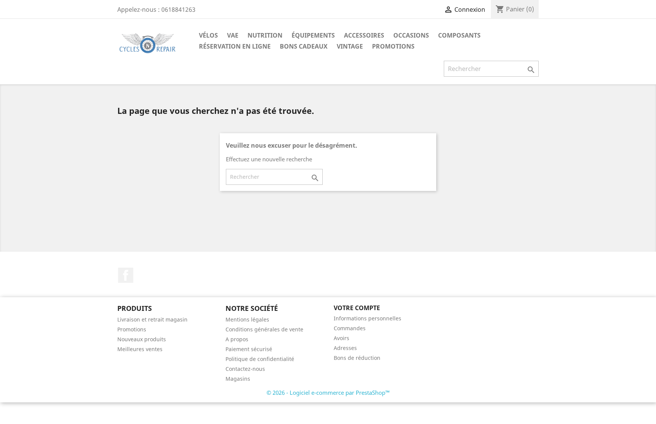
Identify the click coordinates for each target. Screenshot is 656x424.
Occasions (411, 35)
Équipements (313, 35)
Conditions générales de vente (264, 329)
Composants (459, 35)
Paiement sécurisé (249, 349)
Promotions (131, 329)
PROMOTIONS (393, 46)
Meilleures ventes (139, 349)
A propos (237, 339)
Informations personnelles (367, 318)
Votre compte (357, 308)
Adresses (345, 347)
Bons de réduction (357, 357)
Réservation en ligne (235, 46)
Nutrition (265, 35)
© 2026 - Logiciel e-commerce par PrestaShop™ (328, 392)
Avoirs (341, 338)
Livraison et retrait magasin (152, 319)
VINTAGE (350, 46)
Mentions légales (247, 319)
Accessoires (364, 35)
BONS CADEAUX (304, 46)
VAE (232, 35)
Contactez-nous (245, 368)
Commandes (350, 328)
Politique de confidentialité (260, 359)
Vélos (208, 35)
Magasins (238, 378)
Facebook (125, 275)
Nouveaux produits (141, 339)
